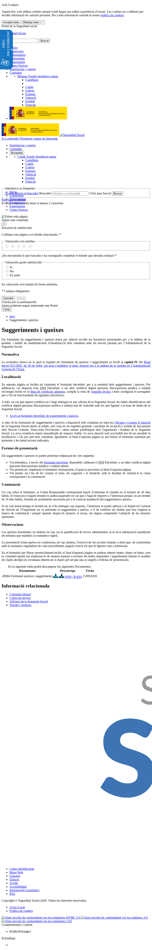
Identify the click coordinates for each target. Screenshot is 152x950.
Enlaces (14, 879)
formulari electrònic (56, 462)
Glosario (15, 876)
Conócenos (17, 51)
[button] (76, 218)
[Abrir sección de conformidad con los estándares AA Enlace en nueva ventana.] (114, 917)
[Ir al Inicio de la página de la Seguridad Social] (14, 33)
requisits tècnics (101, 391)
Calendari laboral (20, 594)
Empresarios (17, 62)
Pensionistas (17, 58)
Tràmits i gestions (20, 605)
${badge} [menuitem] (20, 931)
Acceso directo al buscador (21, 193)
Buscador (45, 193)
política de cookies (112, 15)
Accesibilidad (18, 886)
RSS (12, 893)
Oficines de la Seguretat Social (29, 601)
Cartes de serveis (20, 598)
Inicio (13, 47)
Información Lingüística (24, 890)
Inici (12, 316)
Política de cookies (21, 911)
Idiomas (37, 76)
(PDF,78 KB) (73, 577)
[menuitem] (80, 945)
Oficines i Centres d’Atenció (132, 422)
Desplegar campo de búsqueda (39, 138)
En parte (15, 275)
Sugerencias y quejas (23, 69)
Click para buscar (100, 193)
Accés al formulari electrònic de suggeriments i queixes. (44, 415)
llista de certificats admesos (47, 391)
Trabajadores (18, 55)
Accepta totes (11, 22)
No (12, 271)
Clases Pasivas (19, 65)
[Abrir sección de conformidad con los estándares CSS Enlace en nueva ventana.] (37, 921)
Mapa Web (16, 872)
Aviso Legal (17, 907)
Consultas (16, 72)
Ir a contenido (10, 138)
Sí (11, 267)
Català (36, 156)
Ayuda (14, 883)
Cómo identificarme (22, 868)
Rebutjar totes (31, 22)
